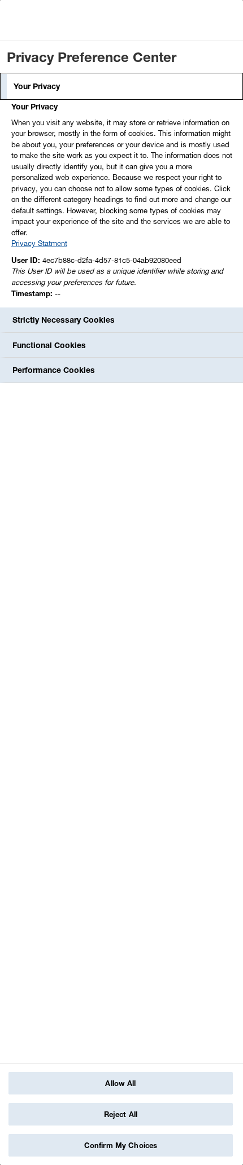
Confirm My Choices (120, 1145)
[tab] (121, 86)
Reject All (120, 1114)
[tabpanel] (123, 203)
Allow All (120, 1083)
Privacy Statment (39, 243)
